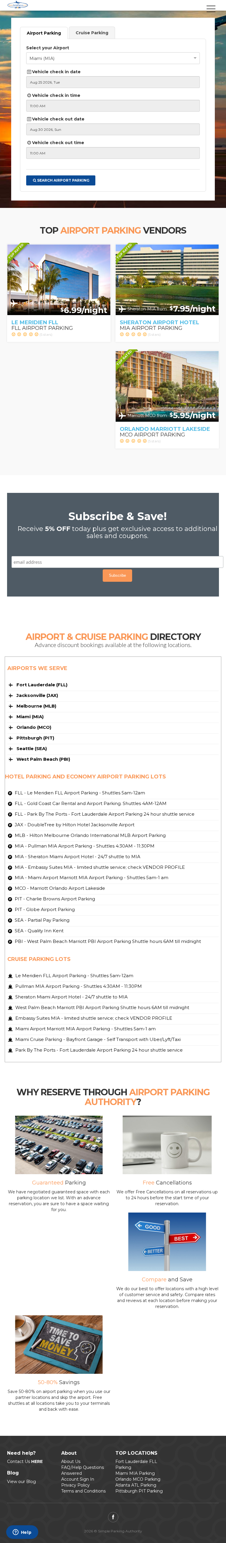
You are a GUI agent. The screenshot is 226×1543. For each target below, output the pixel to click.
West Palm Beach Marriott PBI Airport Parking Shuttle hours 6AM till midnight (101, 1007)
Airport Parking (44, 33)
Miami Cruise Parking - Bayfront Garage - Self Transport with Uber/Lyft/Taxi (97, 1039)
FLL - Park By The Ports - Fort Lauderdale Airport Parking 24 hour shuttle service (104, 814)
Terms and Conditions (83, 1491)
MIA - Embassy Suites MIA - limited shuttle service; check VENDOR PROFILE (99, 867)
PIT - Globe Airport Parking (44, 909)
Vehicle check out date (58, 119)
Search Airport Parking (63, 180)
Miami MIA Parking (135, 1473)
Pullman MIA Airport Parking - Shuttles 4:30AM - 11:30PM (78, 986)
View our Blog (21, 1481)
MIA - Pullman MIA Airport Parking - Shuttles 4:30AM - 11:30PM (84, 846)
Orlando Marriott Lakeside (165, 429)
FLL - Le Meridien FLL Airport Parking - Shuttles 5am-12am (79, 793)
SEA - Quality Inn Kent (39, 930)
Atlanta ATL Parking (135, 1485)
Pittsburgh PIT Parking (139, 1491)
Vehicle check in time (56, 95)
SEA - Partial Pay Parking (41, 920)
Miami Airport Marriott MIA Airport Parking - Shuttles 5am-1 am (85, 1029)
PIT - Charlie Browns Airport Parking (54, 899)
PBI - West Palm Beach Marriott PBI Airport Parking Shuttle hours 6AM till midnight (107, 941)
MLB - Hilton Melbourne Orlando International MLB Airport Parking (90, 835)
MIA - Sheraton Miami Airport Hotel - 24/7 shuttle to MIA (77, 856)
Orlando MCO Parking (137, 1479)
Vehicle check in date (56, 71)
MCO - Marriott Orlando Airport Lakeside (59, 888)
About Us (70, 1461)
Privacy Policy (75, 1485)
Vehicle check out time (58, 142)
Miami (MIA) (41, 58)
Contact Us (25, 1461)
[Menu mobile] (211, 12)
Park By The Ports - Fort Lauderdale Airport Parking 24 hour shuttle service (98, 1050)
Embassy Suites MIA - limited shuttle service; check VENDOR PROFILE (93, 1018)
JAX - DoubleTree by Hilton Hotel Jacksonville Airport (74, 824)
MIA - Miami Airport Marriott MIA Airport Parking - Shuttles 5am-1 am (91, 877)
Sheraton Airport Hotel (159, 322)
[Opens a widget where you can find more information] (22, 1532)
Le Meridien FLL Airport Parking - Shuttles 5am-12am (73, 975)
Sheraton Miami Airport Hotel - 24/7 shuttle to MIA (71, 997)
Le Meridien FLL (34, 322)
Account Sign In (77, 1479)
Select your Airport (47, 47)
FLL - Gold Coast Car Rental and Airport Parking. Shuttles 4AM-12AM (90, 803)
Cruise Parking (92, 32)
